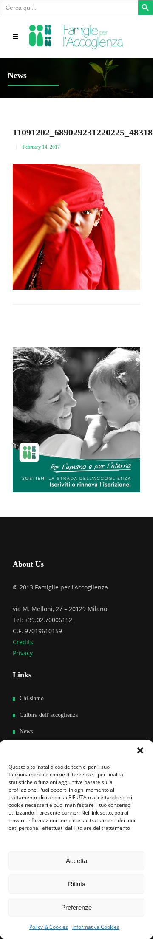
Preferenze (76, 907)
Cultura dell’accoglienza (49, 715)
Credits (23, 642)
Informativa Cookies (95, 927)
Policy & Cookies (48, 927)
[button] (140, 750)
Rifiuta (76, 884)
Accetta (76, 860)
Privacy (23, 653)
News (26, 731)
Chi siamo (32, 698)
